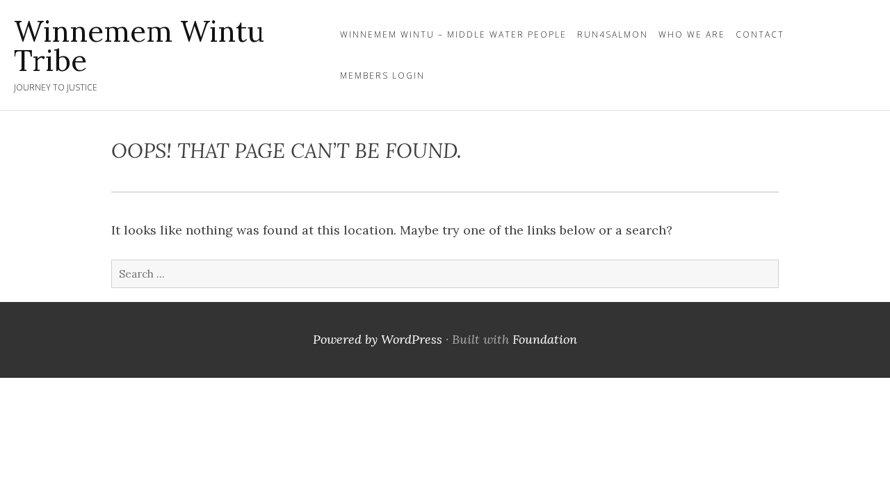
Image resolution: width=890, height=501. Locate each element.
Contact (760, 34)
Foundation (544, 339)
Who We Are (691, 34)
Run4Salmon (612, 34)
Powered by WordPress (377, 339)
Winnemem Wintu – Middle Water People (453, 34)
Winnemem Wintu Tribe (139, 46)
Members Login (382, 75)
